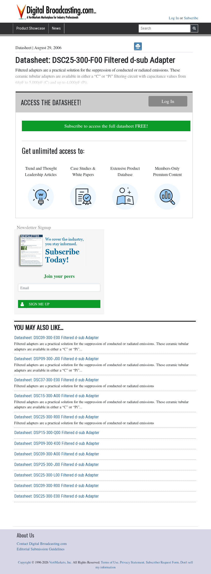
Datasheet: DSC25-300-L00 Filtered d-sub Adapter (56, 475)
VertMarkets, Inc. (60, 562)
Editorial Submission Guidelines (41, 548)
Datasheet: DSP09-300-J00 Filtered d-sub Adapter (56, 358)
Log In (174, 17)
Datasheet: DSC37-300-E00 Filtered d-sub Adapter (56, 379)
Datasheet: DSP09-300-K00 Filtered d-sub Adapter (56, 443)
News (56, 28)
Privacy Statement (132, 562)
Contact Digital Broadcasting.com (42, 543)
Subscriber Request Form (162, 562)
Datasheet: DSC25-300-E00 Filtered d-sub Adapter (56, 496)
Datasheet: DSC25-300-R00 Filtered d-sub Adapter (56, 416)
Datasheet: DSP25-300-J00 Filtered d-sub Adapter (56, 464)
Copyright (24, 562)
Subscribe (191, 17)
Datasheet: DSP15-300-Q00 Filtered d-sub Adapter (56, 432)
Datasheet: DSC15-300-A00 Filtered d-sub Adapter (56, 395)
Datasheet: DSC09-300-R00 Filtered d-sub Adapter (56, 485)
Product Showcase (30, 28)
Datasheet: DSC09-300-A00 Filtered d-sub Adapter (56, 453)
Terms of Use (109, 562)
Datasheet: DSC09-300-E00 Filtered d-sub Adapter (56, 337)
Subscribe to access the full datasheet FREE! (106, 126)
